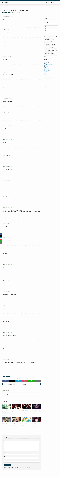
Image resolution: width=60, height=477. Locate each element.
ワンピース (45, 50)
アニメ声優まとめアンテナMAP (48, 64)
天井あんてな (45, 71)
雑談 (45, 30)
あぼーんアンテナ (46, 68)
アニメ (46, 18)
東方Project (52, 53)
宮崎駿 (56, 50)
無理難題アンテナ (46, 69)
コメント (5, 440)
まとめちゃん (7, 394)
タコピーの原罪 (53, 44)
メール (5, 456)
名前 (4, 452)
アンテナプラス (46, 72)
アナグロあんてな (46, 62)
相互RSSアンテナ (46, 74)
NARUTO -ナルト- (51, 36)
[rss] (56, 0)
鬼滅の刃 (45, 56)
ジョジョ (50, 42)
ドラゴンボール (46, 47)
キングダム (45, 41)
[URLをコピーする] (38, 381)
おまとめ (45, 65)
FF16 (47, 36)
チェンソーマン (46, 45)
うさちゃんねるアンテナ (47, 70)
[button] (5, 381)
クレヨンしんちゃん (51, 41)
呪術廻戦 (49, 50)
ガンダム (53, 39)
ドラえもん (50, 45)
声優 (45, 24)
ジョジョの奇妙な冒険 (47, 44)
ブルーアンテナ (46, 66)
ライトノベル (47, 22)
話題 (45, 28)
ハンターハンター (51, 47)
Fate (44, 36)
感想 (45, 26)
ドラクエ (54, 45)
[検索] (57, 0)
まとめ (4, 12)
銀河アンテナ (45, 75)
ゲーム (9, 12)
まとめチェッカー (46, 73)
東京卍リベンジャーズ (47, 53)
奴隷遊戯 (53, 50)
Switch (56, 36)
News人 (45, 67)
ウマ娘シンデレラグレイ (47, 39)
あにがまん (5, 2)
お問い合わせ (46, 85)
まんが (6, 12)
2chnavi (45, 63)
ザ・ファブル (46, 42)
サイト (5, 460)
